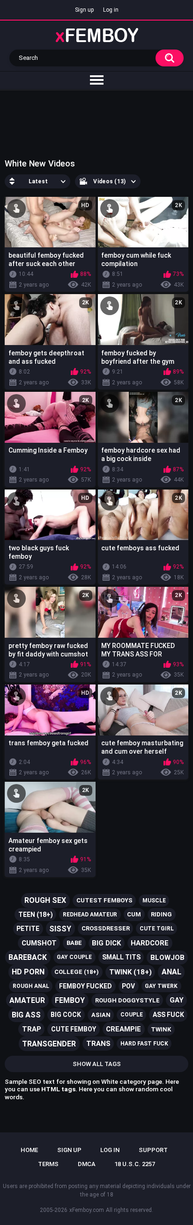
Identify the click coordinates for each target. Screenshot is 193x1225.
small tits (121, 957)
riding (161, 914)
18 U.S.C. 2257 (134, 1163)
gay (177, 1000)
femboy (70, 1000)
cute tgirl (157, 928)
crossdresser (106, 928)
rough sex (45, 900)
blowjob (167, 957)
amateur (27, 1000)
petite (27, 928)
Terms (48, 1163)
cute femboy (73, 1029)
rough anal (31, 986)
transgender (49, 1043)
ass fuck (168, 1014)
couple (131, 1014)
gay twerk (161, 986)
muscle (154, 900)
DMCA (87, 1163)
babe (74, 942)
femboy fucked (85, 986)
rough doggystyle (127, 1000)
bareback (27, 957)
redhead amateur (90, 914)
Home (29, 1149)
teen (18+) (35, 914)
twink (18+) (130, 972)
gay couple (74, 957)
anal (171, 971)
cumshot (39, 943)
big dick (106, 943)
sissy (60, 928)
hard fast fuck (144, 1043)
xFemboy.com (86, 1210)
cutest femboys (104, 900)
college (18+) (76, 971)
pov (128, 986)
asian (101, 1014)
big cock (66, 1014)
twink (161, 1029)
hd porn (28, 971)
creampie (123, 1029)
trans (98, 1043)
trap (31, 1029)
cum (134, 914)
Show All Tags (97, 1063)
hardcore (150, 943)
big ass (26, 1014)
